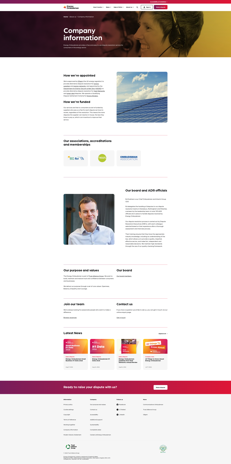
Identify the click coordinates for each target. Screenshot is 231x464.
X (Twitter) (122, 409)
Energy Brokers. (92, 96)
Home (66, 17)
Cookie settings (69, 409)
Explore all (163, 333)
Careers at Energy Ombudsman (100, 435)
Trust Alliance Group (96, 276)
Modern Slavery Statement (72, 435)
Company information (71, 430)
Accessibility (94, 414)
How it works (97, 7)
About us (129, 7)
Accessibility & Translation (158, 1)
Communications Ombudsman (153, 404)
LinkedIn (122, 414)
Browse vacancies (70, 317)
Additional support (96, 420)
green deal (71, 93)
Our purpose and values (98, 404)
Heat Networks (99, 91)
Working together (69, 425)
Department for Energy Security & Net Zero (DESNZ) (83, 88)
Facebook (122, 404)
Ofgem (80, 81)
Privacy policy (68, 404)
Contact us (93, 409)
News (108, 7)
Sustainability (94, 425)
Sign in (147, 7)
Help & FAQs (118, 7)
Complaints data (95, 430)
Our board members (124, 276)
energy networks (80, 86)
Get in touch (121, 317)
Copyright (67, 414)
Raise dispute (160, 7)
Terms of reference (70, 420)
